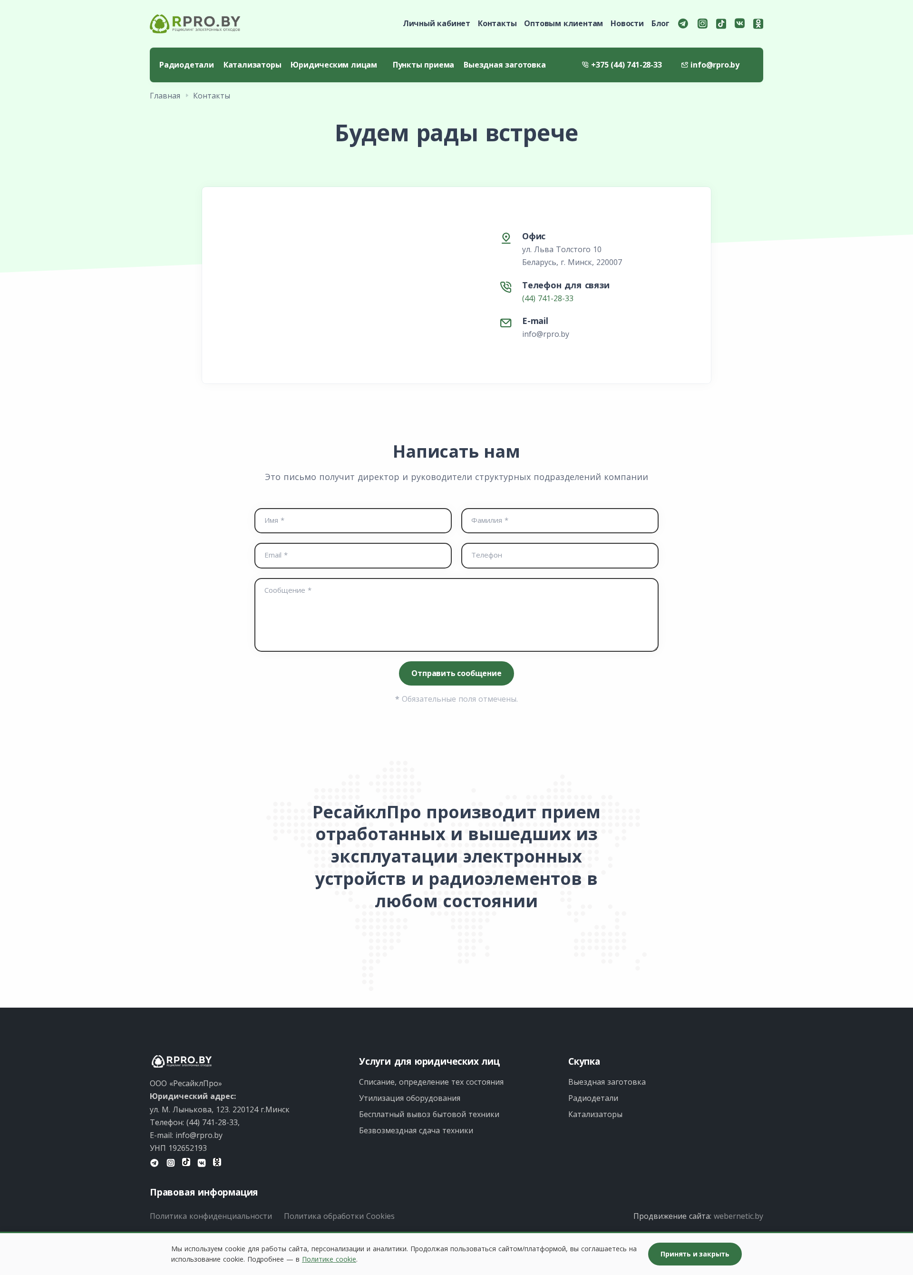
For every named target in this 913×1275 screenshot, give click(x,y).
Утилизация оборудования (409, 1098)
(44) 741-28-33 (547, 298)
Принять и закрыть (694, 1253)
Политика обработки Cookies (339, 1216)
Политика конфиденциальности (211, 1216)
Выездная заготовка (504, 64)
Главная (165, 95)
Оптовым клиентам (563, 23)
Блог (660, 23)
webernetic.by (738, 1216)
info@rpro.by (545, 334)
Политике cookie (329, 1259)
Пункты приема (423, 64)
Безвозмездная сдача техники (416, 1130)
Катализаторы (252, 64)
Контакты (497, 23)
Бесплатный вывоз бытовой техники (429, 1114)
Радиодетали (186, 64)
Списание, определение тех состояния (431, 1082)
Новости (627, 23)
